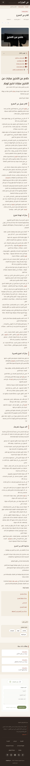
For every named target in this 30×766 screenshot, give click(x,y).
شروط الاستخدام (20, 746)
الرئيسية (26, 7)
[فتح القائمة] (3, 2)
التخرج (16, 156)
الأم (23, 377)
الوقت (25, 108)
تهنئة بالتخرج (23, 607)
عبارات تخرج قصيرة (20, 64)
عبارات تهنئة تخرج (20, 61)
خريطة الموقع (12, 750)
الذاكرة (10, 538)
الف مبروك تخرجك (20, 67)
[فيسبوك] (22, 755)
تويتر (10, 581)
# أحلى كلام (25, 622)
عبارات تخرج (23, 594)
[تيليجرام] (7, 755)
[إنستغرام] (11, 755)
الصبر (24, 495)
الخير (11, 379)
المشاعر (13, 361)
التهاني (25, 286)
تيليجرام (12, 631)
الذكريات (7, 177)
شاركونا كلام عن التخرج (18, 69)
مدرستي (24, 602)
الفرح (25, 256)
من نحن (15, 741)
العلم (20, 245)
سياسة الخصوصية (10, 746)
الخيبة (25, 209)
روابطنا (19, 750)
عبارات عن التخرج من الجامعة (19, 611)
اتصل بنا (8, 741)
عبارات (13, 91)
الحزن (17, 334)
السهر (6, 334)
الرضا (13, 204)
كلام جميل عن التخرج (19, 58)
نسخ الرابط (23, 634)
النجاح (25, 405)
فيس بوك (14, 581)
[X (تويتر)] (18, 755)
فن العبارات (8, 760)
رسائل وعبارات (21, 7)
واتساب (24, 631)
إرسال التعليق (22, 707)
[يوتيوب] (15, 755)
